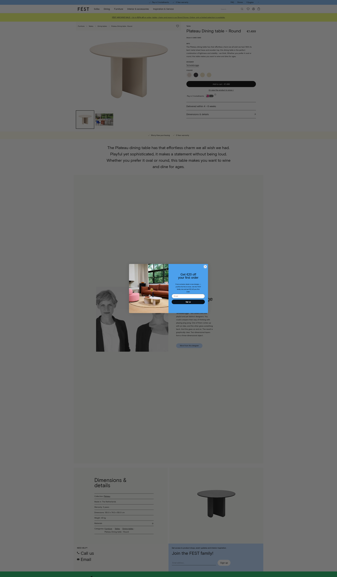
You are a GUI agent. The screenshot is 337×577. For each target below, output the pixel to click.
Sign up (188, 302)
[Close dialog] (205, 266)
